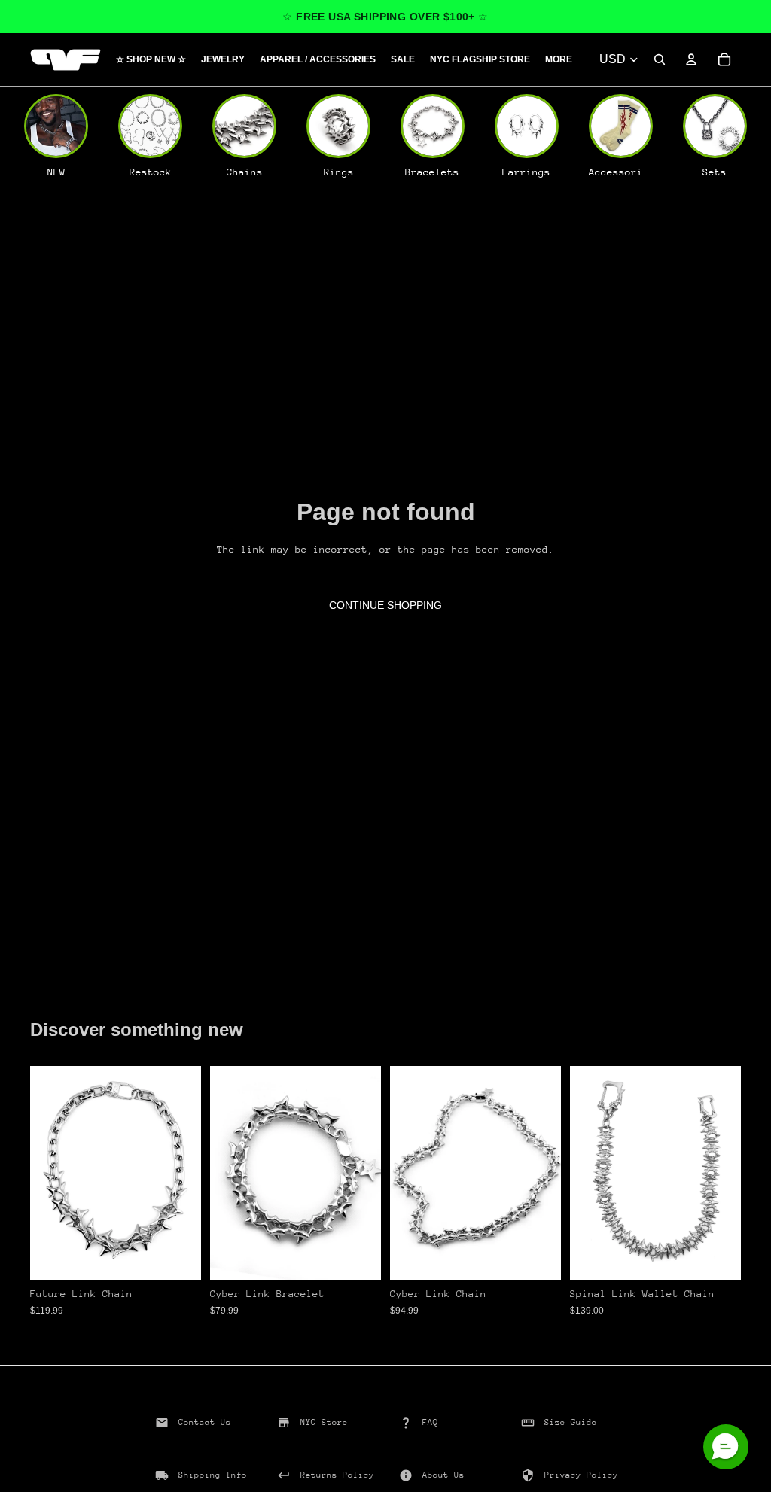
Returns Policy (337, 1475)
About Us (443, 1475)
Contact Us (204, 1422)
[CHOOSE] (177, 1256)
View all (72, 991)
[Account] (691, 59)
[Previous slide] (46, 1172)
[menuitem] (559, 59)
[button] (725, 1446)
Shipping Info (212, 1475)
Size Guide (570, 1422)
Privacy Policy (581, 1475)
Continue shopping (385, 605)
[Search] (659, 59)
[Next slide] (184, 1172)
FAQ (430, 1422)
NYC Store (324, 1422)
